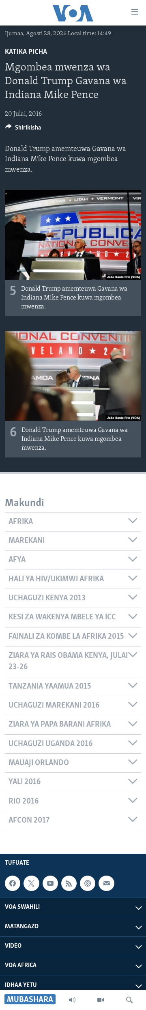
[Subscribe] (106, 883)
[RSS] (69, 883)
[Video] (100, 1000)
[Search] (129, 1000)
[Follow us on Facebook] (12, 883)
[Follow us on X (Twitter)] (31, 883)
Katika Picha (26, 52)
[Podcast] (87, 883)
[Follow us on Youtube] (50, 883)
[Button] (23, 129)
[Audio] (72, 1000)
